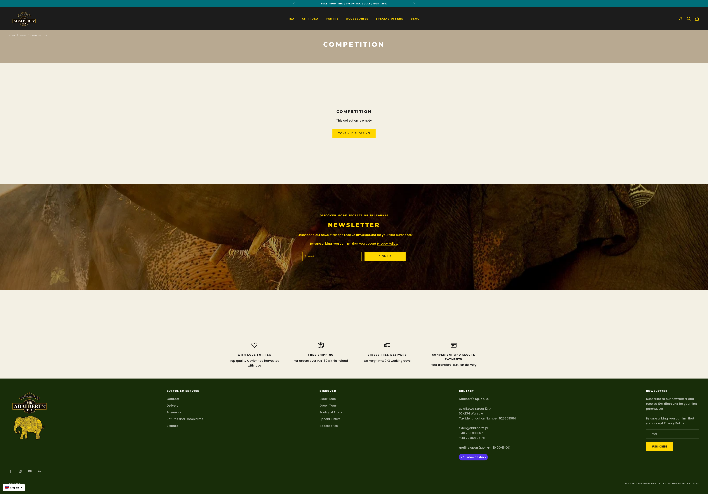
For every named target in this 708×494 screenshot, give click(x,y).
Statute (172, 426)
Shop (23, 35)
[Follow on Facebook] (11, 471)
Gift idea (310, 18)
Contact (173, 399)
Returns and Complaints (185, 419)
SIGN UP (385, 256)
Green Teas (328, 405)
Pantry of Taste (331, 412)
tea (291, 18)
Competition (38, 35)
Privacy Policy (387, 243)
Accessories (357, 18)
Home (12, 35)
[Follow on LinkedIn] (39, 471)
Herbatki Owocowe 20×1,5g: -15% (354, 3)
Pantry (332, 18)
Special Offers (389, 18)
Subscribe (659, 446)
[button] (14, 487)
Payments (174, 412)
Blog (415, 18)
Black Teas (328, 399)
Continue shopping (354, 133)
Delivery (172, 405)
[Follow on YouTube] (30, 471)
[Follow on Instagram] (20, 471)
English (15, 483)
